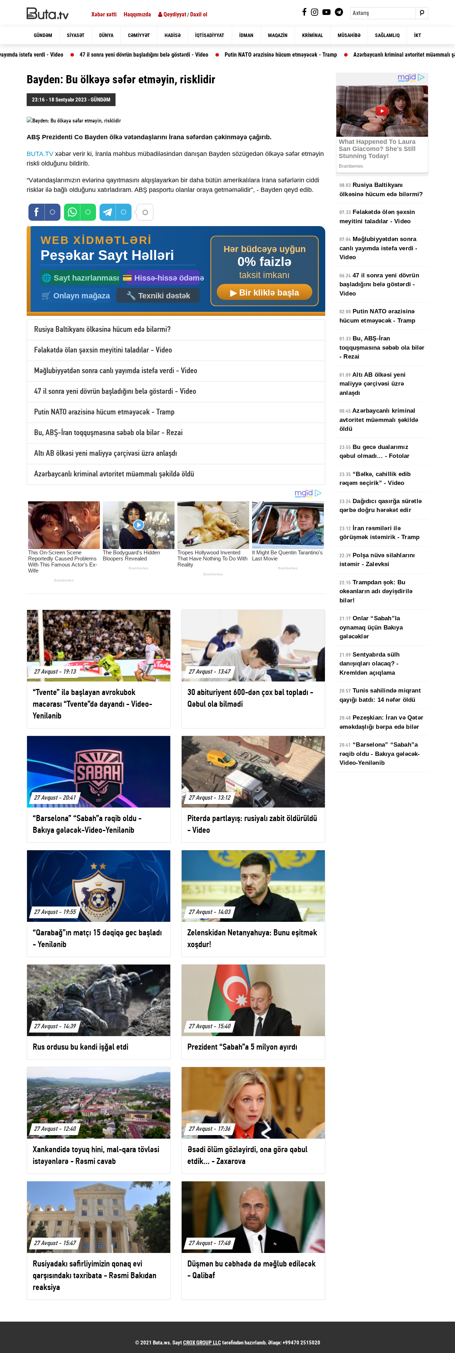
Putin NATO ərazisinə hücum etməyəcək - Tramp (202, 54)
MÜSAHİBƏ (349, 35)
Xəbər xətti (104, 14)
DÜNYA (106, 35)
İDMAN (246, 35)
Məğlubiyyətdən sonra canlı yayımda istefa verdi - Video (115, 371)
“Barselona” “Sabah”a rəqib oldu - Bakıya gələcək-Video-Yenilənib (379, 753)
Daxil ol (198, 14)
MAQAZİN (278, 35)
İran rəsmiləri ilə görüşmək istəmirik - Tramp (379, 533)
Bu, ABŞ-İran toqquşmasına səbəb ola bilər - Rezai (108, 433)
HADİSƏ (173, 35)
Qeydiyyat (174, 14)
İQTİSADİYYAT (209, 35)
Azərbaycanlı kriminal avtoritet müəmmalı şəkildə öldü (338, 54)
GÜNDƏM (43, 35)
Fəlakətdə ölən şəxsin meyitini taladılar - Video (103, 350)
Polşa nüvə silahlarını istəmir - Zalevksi (377, 560)
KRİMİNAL (312, 35)
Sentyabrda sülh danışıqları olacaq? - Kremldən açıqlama (369, 663)
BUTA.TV (40, 153)
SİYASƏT (76, 35)
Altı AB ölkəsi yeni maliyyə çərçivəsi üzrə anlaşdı (105, 454)
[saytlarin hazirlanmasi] (176, 271)
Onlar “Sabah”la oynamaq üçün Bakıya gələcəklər (371, 627)
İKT (417, 35)
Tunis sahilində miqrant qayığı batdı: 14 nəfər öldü (380, 695)
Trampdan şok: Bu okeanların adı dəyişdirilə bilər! (375, 591)
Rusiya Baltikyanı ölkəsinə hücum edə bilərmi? (102, 330)
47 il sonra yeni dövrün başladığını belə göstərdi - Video (65, 54)
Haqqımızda (137, 14)
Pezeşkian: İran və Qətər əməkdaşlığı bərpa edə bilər (381, 722)
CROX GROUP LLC (202, 1342)
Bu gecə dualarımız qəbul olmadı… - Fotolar (374, 452)
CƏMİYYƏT (139, 35)
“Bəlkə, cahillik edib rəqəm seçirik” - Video (375, 479)
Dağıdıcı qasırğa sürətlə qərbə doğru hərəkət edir (380, 506)
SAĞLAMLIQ (387, 35)
